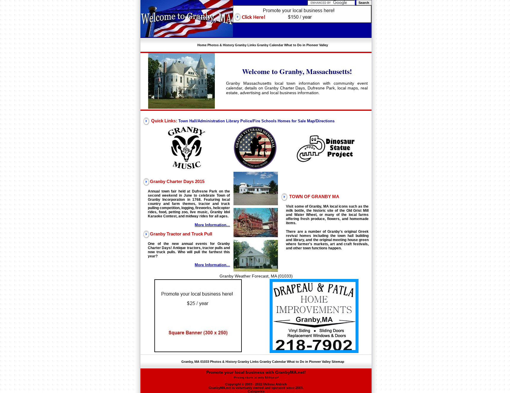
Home (202, 45)
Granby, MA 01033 (195, 361)
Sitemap (338, 361)
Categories (256, 391)
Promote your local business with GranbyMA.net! (256, 374)
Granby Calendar (270, 45)
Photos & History (220, 45)
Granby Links (245, 45)
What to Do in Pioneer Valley (306, 45)
